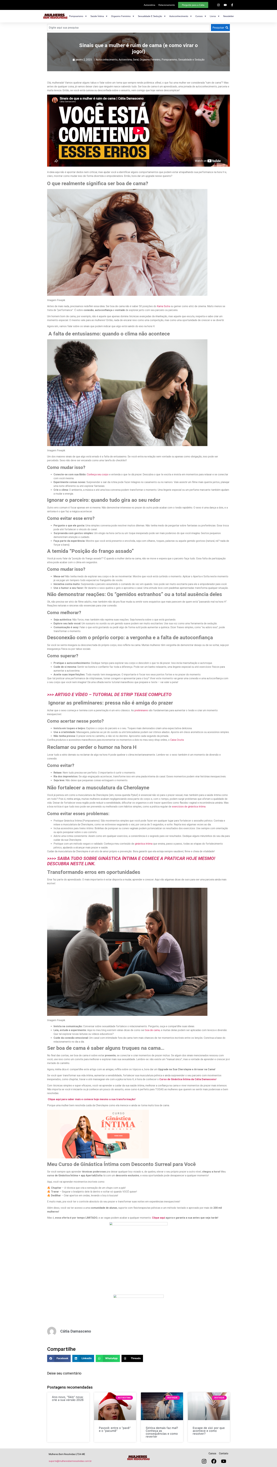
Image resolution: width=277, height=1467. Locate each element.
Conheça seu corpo (98, 474)
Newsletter (228, 16)
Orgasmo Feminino (150, 59)
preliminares (141, 710)
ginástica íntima (143, 843)
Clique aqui (159, 1217)
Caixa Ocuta (177, 739)
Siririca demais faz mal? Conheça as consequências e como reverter (162, 1432)
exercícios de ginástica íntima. (189, 806)
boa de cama (152, 1030)
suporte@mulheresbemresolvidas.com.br (70, 1461)
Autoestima (125, 59)
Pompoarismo (76, 16)
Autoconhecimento (178, 16)
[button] (59, 1358)
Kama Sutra (163, 306)
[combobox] (128, 27)
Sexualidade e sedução (150, 16)
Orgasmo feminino (121, 16)
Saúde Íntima (97, 16)
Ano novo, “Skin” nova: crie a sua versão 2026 (68, 1398)
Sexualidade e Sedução (191, 59)
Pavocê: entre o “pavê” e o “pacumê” (115, 1429)
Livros (213, 16)
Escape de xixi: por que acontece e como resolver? (209, 1430)
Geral (136, 59)
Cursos (199, 16)
